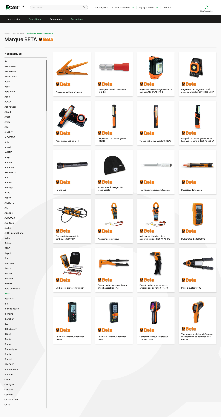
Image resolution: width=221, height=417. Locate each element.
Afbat (7, 116)
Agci (7, 126)
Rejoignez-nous (146, 7)
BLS (6, 323)
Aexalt (8, 111)
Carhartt (9, 389)
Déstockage (77, 19)
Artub (7, 192)
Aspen (8, 197)
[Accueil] (15, 7)
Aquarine (9, 167)
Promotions (35, 19)
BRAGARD (9, 364)
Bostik (8, 339)
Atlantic (9, 212)
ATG (6, 207)
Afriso (8, 121)
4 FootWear (10, 66)
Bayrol (8, 253)
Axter (7, 238)
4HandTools (11, 76)
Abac (7, 81)
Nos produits (13, 19)
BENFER (8, 273)
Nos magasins (101, 7)
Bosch (8, 333)
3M (6, 61)
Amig (7, 157)
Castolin (9, 394)
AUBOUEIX (10, 217)
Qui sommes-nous (121, 7)
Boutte (8, 354)
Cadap (8, 379)
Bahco (8, 243)
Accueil (7, 33)
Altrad (8, 147)
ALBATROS (10, 137)
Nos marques (18, 33)
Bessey (8, 283)
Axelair (8, 228)
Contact (167, 7)
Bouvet (8, 359)
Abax (7, 86)
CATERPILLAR (11, 399)
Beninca (9, 278)
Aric (6, 177)
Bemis (8, 268)
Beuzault (9, 298)
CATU (7, 404)
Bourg (8, 344)
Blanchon (9, 318)
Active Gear (10, 106)
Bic (6, 303)
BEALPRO (9, 263)
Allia (7, 142)
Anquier (8, 162)
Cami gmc (9, 384)
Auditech (9, 222)
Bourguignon (11, 349)
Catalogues (56, 19)
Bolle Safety (11, 328)
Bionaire (9, 313)
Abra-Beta (10, 91)
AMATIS (8, 152)
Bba (6, 258)
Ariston (8, 182)
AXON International (14, 232)
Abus (7, 96)
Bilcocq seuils (12, 308)
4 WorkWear (10, 71)
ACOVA (8, 101)
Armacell (9, 187)
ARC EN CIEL (11, 172)
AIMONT (8, 132)
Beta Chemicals (12, 288)
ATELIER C (9, 202)
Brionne (8, 374)
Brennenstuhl (11, 369)
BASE (7, 248)
